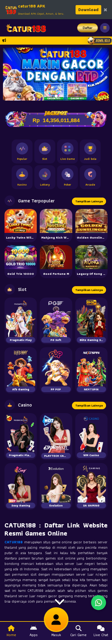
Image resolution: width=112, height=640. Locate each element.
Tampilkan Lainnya (89, 201)
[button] (102, 74)
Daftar (88, 28)
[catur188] (24, 27)
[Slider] (56, 73)
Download (88, 9)
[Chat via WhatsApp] (98, 602)
